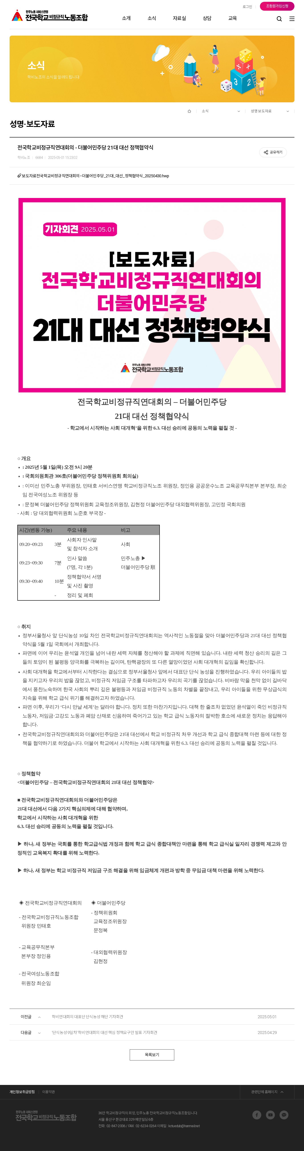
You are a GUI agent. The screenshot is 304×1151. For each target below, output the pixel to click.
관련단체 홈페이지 (264, 1092)
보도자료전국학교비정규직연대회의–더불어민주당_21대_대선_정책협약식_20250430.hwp (95, 176)
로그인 (247, 7)
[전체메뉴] (292, 19)
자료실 (179, 18)
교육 (232, 18)
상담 (207, 18)
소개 (126, 18)
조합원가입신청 (277, 6)
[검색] (279, 19)
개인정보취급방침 (22, 1092)
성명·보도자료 (261, 111)
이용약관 (48, 1092)
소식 (152, 18)
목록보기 (152, 1054)
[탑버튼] (289, 1141)
